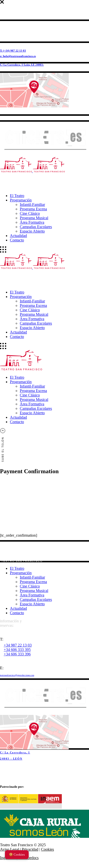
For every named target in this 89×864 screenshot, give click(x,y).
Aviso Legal (9, 849)
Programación (21, 573)
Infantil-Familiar (32, 577)
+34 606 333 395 (17, 650)
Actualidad (18, 608)
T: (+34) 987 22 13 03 (13, 50)
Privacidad (30, 849)
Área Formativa (32, 595)
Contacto (17, 613)
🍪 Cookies (17, 854)
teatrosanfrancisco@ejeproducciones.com (17, 675)
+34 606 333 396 (17, 654)
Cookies (47, 849)
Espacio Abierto (32, 604)
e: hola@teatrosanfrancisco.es (18, 56)
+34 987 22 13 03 (18, 645)
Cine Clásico (30, 586)
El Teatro (17, 568)
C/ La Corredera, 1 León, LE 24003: (22, 64)
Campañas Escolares (36, 599)
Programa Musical (34, 591)
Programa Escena (33, 582)
